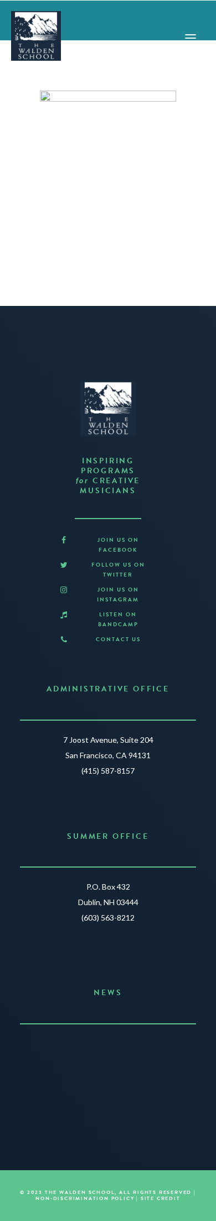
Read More (103, 1089)
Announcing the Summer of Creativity (108, 1046)
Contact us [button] (118, 639)
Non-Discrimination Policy (84, 1198)
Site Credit (161, 1198)
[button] (64, 540)
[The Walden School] (36, 36)
